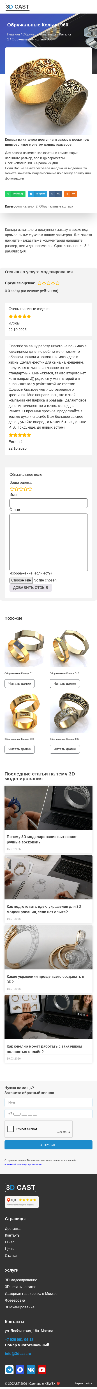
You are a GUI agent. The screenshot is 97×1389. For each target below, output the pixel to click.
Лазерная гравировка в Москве (31, 1294)
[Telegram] (9, 1369)
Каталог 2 (30, 206)
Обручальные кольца (39, 34)
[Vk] (31, 1369)
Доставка (13, 1228)
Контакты (13, 1235)
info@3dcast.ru (18, 1354)
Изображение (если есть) (30, 573)
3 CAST (17, 7)
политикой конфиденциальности (23, 1164)
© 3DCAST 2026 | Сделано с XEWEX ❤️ (32, 1383)
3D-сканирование (20, 1307)
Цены (9, 1249)
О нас (9, 1242)
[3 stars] (21, 489)
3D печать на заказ (20, 1287)
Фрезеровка (15, 1300)
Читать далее (19, 683)
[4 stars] (25, 489)
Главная (13, 34)
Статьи (11, 1256)
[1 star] (12, 489)
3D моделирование (21, 1280)
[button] (15, 194)
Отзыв (14, 510)
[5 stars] (30, 489)
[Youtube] (42, 1369)
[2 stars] (16, 489)
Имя (13, 495)
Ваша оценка (20, 482)
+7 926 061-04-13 (19, 1340)
